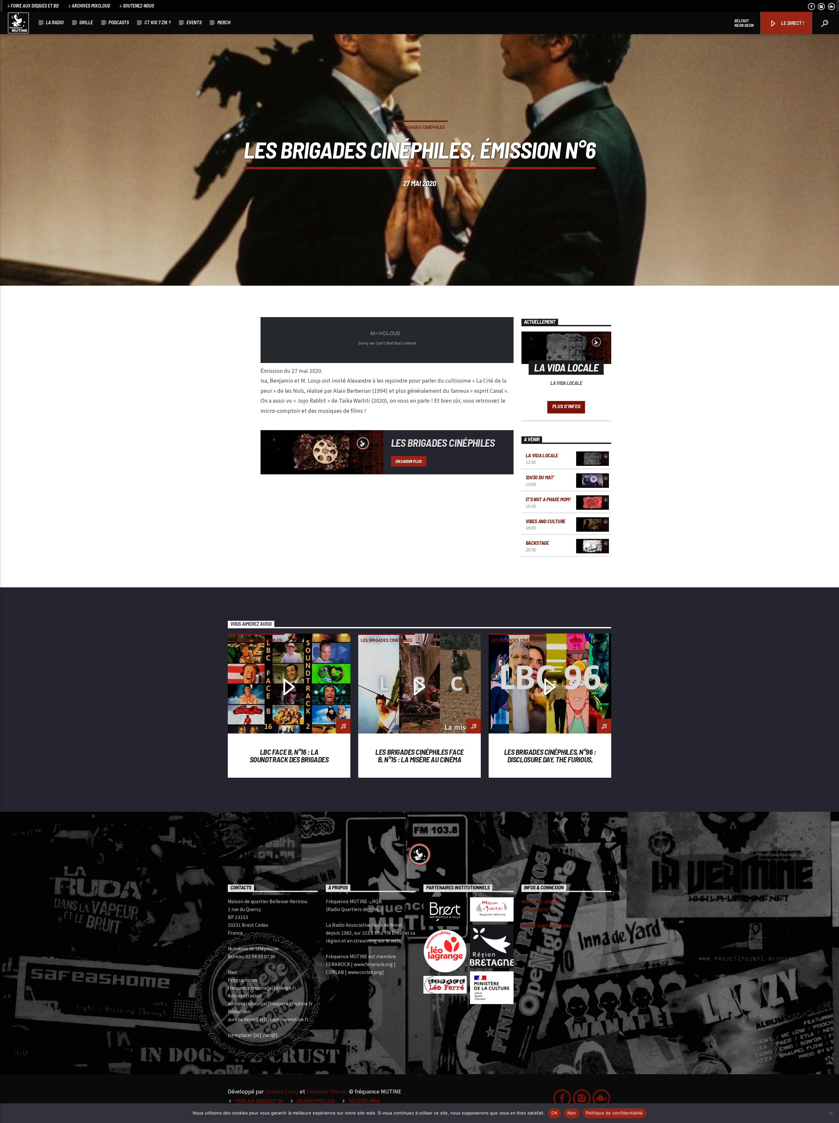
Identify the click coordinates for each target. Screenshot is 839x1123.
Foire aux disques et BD (35, 6)
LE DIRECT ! (792, 23)
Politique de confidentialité (614, 1112)
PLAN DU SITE (534, 909)
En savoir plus (408, 461)
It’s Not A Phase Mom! (548, 499)
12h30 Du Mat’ (540, 477)
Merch (223, 22)
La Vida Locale (542, 455)
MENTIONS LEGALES (540, 901)
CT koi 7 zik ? (158, 22)
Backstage (537, 543)
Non (571, 1112)
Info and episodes (566, 407)
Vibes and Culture (546, 521)
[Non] (831, 1113)
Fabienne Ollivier (327, 1091)
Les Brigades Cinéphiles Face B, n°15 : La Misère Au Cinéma (419, 755)
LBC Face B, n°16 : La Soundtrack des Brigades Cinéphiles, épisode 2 (289, 759)
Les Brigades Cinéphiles (419, 127)
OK (554, 1112)
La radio (55, 22)
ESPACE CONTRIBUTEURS (546, 925)
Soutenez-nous (138, 6)
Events (194, 22)
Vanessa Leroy (282, 1091)
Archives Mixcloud (91, 6)
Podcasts (118, 22)
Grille (86, 22)
